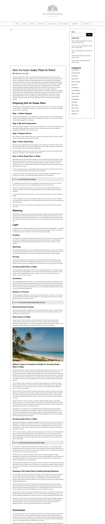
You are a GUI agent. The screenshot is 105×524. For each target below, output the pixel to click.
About (24, 24)
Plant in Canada (76, 82)
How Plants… (75, 76)
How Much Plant (76, 73)
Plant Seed (74, 84)
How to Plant (41, 24)
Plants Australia (52, 24)
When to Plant (75, 108)
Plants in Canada (63, 24)
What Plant (74, 102)
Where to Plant (75, 111)
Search (73, 31)
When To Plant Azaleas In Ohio (80, 51)
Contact (32, 24)
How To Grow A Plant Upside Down (81, 60)
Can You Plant (86, 24)
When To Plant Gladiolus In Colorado (81, 55)
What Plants (75, 105)
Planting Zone (75, 87)
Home (17, 24)
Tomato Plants (75, 24)
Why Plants (74, 114)
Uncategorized (75, 99)
